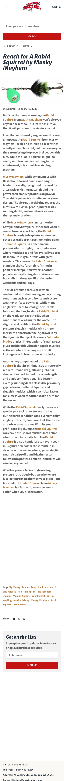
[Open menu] (6, 7)
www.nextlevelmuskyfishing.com (25, 519)
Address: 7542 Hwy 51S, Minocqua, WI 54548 (28, 775)
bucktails (43, 587)
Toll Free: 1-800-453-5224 (18, 769)
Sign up (32, 665)
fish (20, 591)
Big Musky (15, 587)
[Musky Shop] (32, 7)
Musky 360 (38, 596)
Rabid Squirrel (31, 139)
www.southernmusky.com (20, 534)
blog (33, 587)
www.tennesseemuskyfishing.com (26, 512)
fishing (28, 591)
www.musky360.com (17, 526)
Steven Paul (20, 604)
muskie (7, 596)
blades (26, 587)
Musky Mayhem (31, 119)
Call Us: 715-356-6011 (15, 764)
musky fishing (21, 600)
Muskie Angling (22, 596)
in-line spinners (42, 591)
